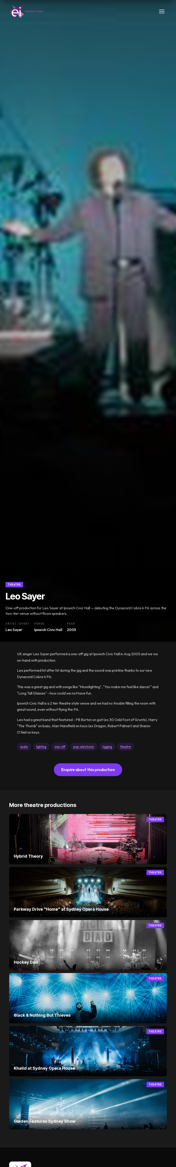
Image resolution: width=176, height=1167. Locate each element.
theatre (125, 746)
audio (24, 746)
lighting (41, 746)
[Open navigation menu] (162, 11)
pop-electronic (83, 746)
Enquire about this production (88, 769)
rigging (107, 746)
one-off (60, 746)
